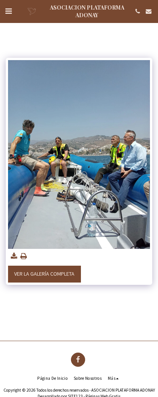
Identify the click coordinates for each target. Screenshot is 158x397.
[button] (8, 10)
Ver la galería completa (44, 273)
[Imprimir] (23, 256)
